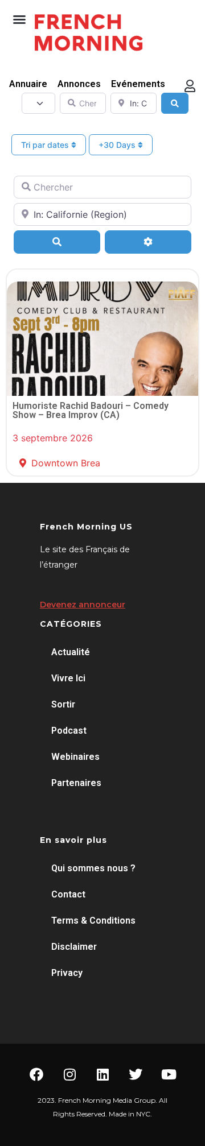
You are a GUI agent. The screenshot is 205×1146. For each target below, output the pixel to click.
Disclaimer (74, 946)
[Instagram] (69, 1074)
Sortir (63, 704)
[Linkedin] (102, 1074)
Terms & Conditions (93, 920)
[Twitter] (135, 1074)
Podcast (69, 730)
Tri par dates (46, 145)
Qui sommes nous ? (93, 868)
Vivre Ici (68, 678)
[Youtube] (168, 1074)
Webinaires (75, 756)
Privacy (67, 972)
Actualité (70, 652)
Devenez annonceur (82, 604)
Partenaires (76, 782)
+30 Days (118, 145)
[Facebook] (36, 1074)
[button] (19, 19)
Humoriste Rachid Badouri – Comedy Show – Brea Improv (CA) (91, 410)
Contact (68, 894)
